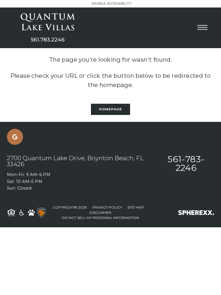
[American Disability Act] (21, 212)
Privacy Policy (107, 207)
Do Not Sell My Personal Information (100, 217)
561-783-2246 (185, 163)
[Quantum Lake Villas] (47, 22)
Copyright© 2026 (70, 207)
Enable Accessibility (112, 3)
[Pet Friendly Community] (31, 212)
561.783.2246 (47, 40)
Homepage (110, 109)
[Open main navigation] (202, 27)
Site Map (135, 207)
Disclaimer (100, 212)
